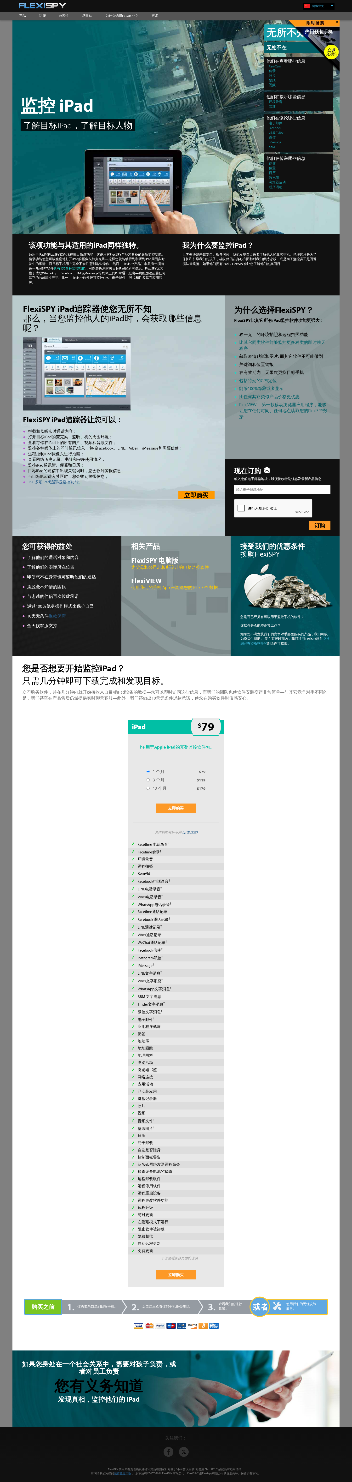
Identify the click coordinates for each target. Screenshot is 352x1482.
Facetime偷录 (149, 852)
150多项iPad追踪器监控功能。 (55, 481)
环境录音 (145, 859)
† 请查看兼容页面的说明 (180, 1258)
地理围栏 (145, 1055)
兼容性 (64, 15)
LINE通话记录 (149, 927)
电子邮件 (145, 1019)
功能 (42, 15)
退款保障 (57, 616)
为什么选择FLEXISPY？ (121, 15)
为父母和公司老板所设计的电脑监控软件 (170, 567)
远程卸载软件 (149, 1178)
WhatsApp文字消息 (154, 988)
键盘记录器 (147, 1098)
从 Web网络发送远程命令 (159, 1164)
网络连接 (145, 1076)
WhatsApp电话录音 (154, 904)
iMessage (145, 965)
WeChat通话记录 (151, 942)
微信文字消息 (149, 1011)
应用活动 (145, 1084)
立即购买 (196, 495)
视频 (141, 1112)
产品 (22, 15)
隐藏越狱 (145, 1236)
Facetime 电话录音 (153, 844)
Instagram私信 (149, 957)
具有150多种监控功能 (69, 268)
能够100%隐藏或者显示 (261, 388)
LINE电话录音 (149, 889)
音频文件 (145, 1120)
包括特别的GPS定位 (258, 380)
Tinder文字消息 (150, 1004)
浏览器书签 (147, 1069)
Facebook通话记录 (153, 919)
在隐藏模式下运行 (153, 1221)
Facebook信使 (149, 950)
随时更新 (145, 1214)
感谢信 (87, 15)
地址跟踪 (145, 1048)
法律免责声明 (122, 1473)
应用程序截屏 (149, 1026)
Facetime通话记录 (152, 911)
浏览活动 (145, 1062)
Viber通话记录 (149, 934)
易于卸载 (145, 1142)
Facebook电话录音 (153, 881)
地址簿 (143, 1040)
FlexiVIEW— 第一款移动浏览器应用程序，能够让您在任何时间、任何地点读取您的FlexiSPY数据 (283, 410)
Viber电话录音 (149, 896)
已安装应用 (147, 1091)
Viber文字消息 (149, 981)
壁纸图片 (145, 1128)
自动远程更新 (149, 1243)
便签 (141, 1033)
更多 (155, 15)
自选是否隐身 (149, 1149)
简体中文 (318, 6)
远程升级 (145, 1207)
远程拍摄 (145, 866)
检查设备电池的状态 (155, 1171)
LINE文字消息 (149, 973)
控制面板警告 (149, 1157)
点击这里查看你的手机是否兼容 (165, 1306)
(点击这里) (190, 832)
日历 (141, 1135)
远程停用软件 (149, 1185)
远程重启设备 (149, 1193)
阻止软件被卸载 (151, 1229)
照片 (141, 1105)
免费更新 (145, 1250)
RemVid (144, 873)
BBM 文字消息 (149, 996)
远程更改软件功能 (153, 1200)
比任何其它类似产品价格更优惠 (269, 396)
